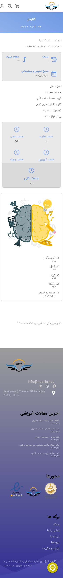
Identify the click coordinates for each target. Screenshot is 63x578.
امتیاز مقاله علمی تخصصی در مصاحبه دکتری (39, 445)
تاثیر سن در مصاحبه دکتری (47, 437)
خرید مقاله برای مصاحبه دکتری (45, 453)
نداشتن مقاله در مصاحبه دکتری (45, 429)
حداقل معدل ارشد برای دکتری (45, 420)
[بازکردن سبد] (17, 6)
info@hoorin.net (41, 382)
